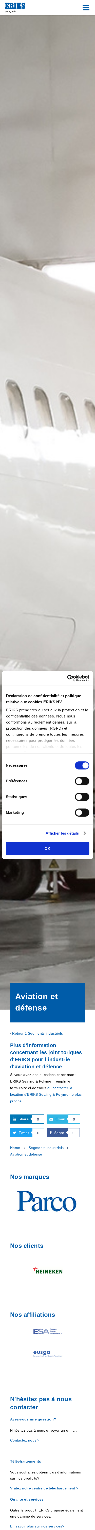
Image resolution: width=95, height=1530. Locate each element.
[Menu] (86, 8)
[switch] (82, 781)
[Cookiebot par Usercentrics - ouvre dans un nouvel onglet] (67, 678)
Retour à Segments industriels (37, 1033)
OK (47, 848)
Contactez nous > (25, 1440)
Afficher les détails (62, 833)
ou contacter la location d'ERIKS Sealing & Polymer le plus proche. (46, 1094)
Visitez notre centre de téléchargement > (44, 1488)
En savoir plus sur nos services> (37, 1526)
